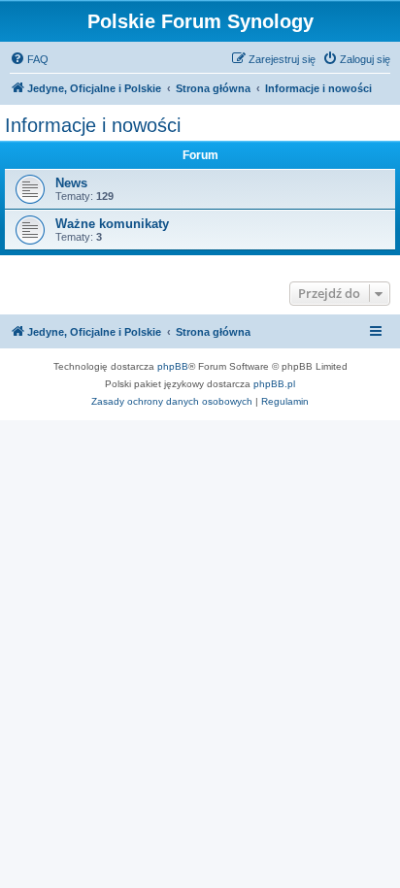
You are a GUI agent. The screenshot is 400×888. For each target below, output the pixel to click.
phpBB (172, 366)
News (71, 183)
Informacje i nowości (93, 125)
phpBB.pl (274, 383)
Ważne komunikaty (112, 223)
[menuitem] (29, 59)
